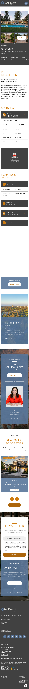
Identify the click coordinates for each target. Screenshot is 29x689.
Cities (3, 653)
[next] (17, 499)
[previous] (12, 499)
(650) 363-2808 (20, 592)
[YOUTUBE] (16, 636)
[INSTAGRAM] (8, 636)
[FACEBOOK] (4, 636)
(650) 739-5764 (15, 159)
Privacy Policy (22, 681)
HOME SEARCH (5, 649)
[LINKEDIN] (12, 636)
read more (7, 338)
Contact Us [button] (4, 654)
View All (21, 37)
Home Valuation (6, 651)
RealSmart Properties (7, 647)
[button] (14, 583)
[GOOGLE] (20, 636)
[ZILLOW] (24, 636)
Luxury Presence (22, 677)
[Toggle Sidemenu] (26, 3)
